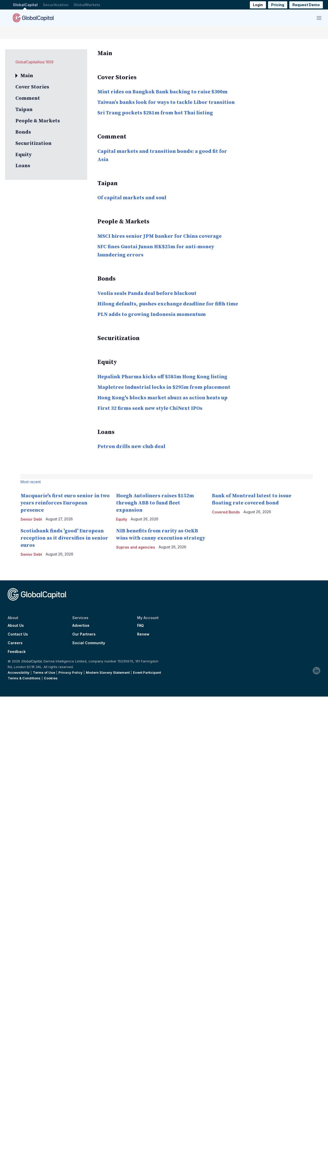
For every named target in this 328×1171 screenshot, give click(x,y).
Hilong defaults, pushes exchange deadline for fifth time (167, 304)
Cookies (51, 678)
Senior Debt (31, 519)
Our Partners (84, 634)
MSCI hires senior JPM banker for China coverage (159, 236)
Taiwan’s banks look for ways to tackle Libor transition (166, 102)
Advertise (80, 625)
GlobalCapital (25, 5)
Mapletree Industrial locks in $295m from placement (163, 387)
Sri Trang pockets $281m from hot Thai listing (155, 113)
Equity (23, 155)
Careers (15, 643)
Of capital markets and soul (131, 198)
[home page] (33, 17)
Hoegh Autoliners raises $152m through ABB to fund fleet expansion (155, 503)
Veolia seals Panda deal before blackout (147, 293)
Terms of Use (44, 672)
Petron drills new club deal (131, 446)
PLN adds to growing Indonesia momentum (151, 314)
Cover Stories (32, 87)
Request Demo (306, 5)
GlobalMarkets (87, 5)
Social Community (88, 643)
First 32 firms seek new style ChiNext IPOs (149, 408)
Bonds (23, 132)
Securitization (55, 5)
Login (258, 5)
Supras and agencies (135, 547)
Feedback (17, 651)
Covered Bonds (226, 512)
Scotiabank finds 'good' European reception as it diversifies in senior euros (64, 538)
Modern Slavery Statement (108, 672)
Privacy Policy (70, 672)
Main (26, 76)
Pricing (277, 5)
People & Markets (37, 121)
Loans (22, 166)
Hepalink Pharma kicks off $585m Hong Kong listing (162, 377)
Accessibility (18, 672)
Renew (143, 634)
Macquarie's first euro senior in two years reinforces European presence (65, 503)
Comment (27, 98)
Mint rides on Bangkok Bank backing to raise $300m (162, 92)
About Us (16, 625)
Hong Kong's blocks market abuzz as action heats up (162, 398)
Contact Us (18, 634)
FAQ (140, 625)
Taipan (24, 109)
